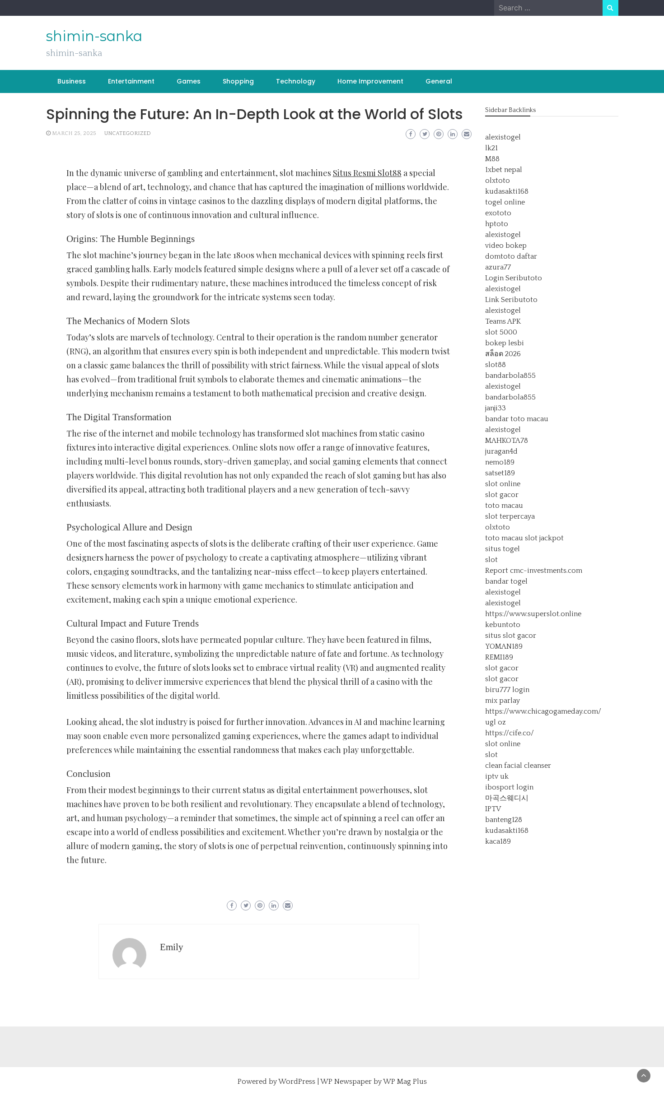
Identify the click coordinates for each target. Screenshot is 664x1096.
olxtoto (497, 180)
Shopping (238, 81)
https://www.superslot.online (533, 614)
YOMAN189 (504, 646)
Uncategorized (127, 133)
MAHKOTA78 (506, 441)
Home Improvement (370, 81)
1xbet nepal (503, 170)
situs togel (502, 549)
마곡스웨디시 (506, 798)
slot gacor (502, 495)
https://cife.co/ (509, 733)
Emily (171, 947)
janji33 (495, 408)
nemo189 (499, 462)
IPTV (493, 809)
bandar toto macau (516, 419)
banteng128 (503, 820)
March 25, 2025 (74, 133)
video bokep (506, 245)
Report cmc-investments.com (533, 571)
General (439, 81)
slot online (502, 484)
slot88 (495, 365)
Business (71, 81)
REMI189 (499, 657)
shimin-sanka (94, 36)
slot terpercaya (510, 516)
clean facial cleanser (518, 766)
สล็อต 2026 (503, 354)
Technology (295, 81)
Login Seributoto (513, 278)
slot (491, 560)
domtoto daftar (511, 256)
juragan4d (501, 451)
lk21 (491, 148)
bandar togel (506, 581)
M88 (492, 159)
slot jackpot (544, 538)
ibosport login (509, 787)
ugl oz (495, 722)
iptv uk (497, 776)
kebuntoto (502, 625)
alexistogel (503, 137)
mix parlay (502, 701)
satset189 (500, 473)
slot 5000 (501, 332)
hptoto (496, 224)
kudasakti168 (506, 191)
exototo (498, 213)
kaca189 (498, 841)
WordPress (296, 1081)
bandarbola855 (510, 376)
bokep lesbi (504, 343)
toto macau (504, 506)
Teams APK (503, 321)
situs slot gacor (510, 636)
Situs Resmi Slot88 (367, 172)
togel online (505, 202)
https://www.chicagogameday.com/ (543, 711)
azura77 (498, 267)
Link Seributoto (511, 300)
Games (189, 81)
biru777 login (507, 690)
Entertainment (131, 81)
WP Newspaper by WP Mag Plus (373, 1081)
